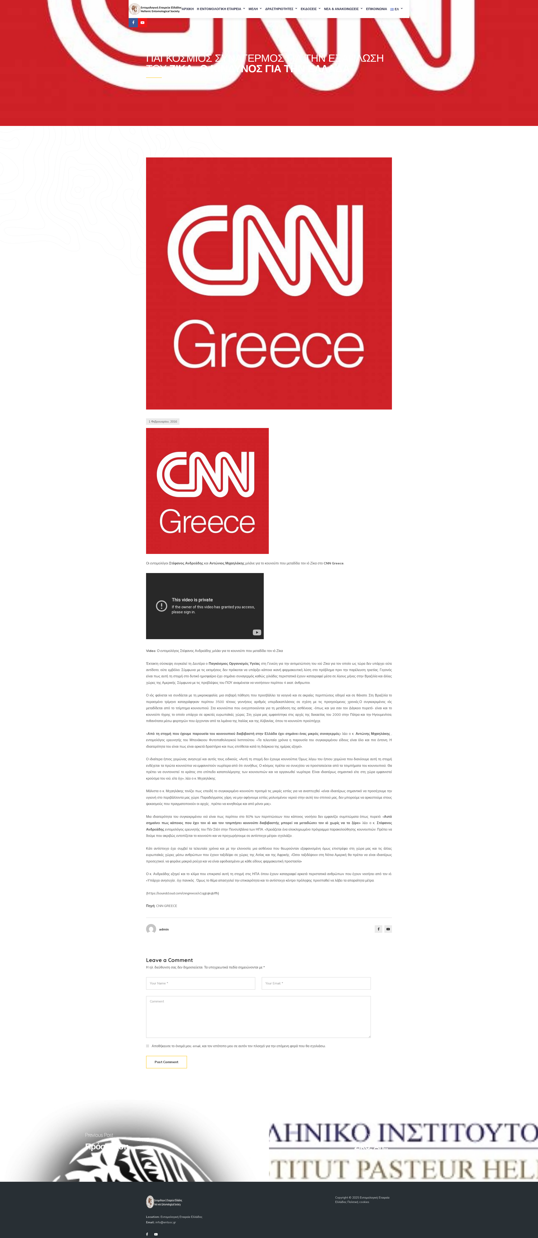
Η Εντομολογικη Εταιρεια (219, 9)
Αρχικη (188, 9)
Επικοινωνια (376, 9)
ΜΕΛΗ (253, 9)
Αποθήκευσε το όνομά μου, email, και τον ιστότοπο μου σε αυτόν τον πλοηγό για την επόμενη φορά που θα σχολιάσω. (239, 1046)
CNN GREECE (166, 906)
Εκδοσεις (309, 9)
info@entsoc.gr (166, 1222)
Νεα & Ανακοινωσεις (341, 9)
